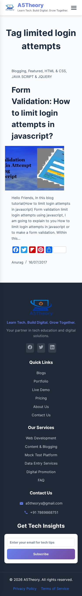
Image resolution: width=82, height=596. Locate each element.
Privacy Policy (25, 588)
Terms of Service (55, 588)
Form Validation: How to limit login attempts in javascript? (41, 112)
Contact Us (41, 415)
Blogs (41, 373)
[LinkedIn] (52, 348)
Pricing (41, 398)
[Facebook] (30, 348)
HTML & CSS (55, 71)
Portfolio (41, 381)
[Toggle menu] (74, 8)
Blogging (19, 71)
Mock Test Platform (41, 455)
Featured (35, 71)
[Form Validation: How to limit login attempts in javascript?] (34, 168)
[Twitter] (41, 348)
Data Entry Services (41, 463)
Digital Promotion (41, 472)
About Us (41, 406)
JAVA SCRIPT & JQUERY (32, 76)
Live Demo (41, 390)
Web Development (41, 438)
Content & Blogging (41, 446)
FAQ (41, 480)
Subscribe (41, 554)
